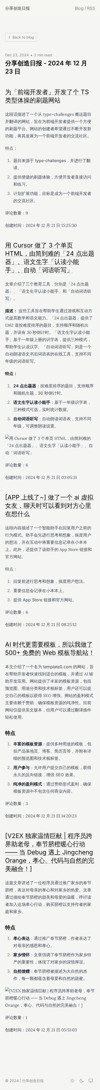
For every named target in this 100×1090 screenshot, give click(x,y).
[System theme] (91, 1081)
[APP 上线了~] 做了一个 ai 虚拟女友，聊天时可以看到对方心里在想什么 (49, 505)
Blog (79, 8)
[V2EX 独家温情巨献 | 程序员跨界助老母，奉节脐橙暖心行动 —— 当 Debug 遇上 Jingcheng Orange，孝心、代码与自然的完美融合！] (49, 852)
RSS (91, 8)
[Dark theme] (81, 1081)
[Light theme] (72, 1081)
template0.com (57, 666)
